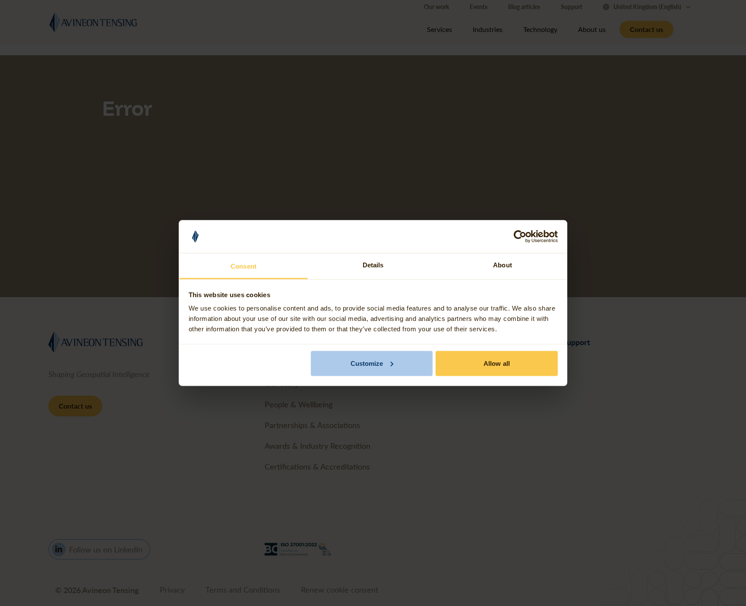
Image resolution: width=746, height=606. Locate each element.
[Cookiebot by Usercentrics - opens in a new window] (520, 236)
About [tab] (502, 265)
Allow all (497, 363)
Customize (367, 363)
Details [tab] (373, 265)
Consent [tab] (243, 266)
